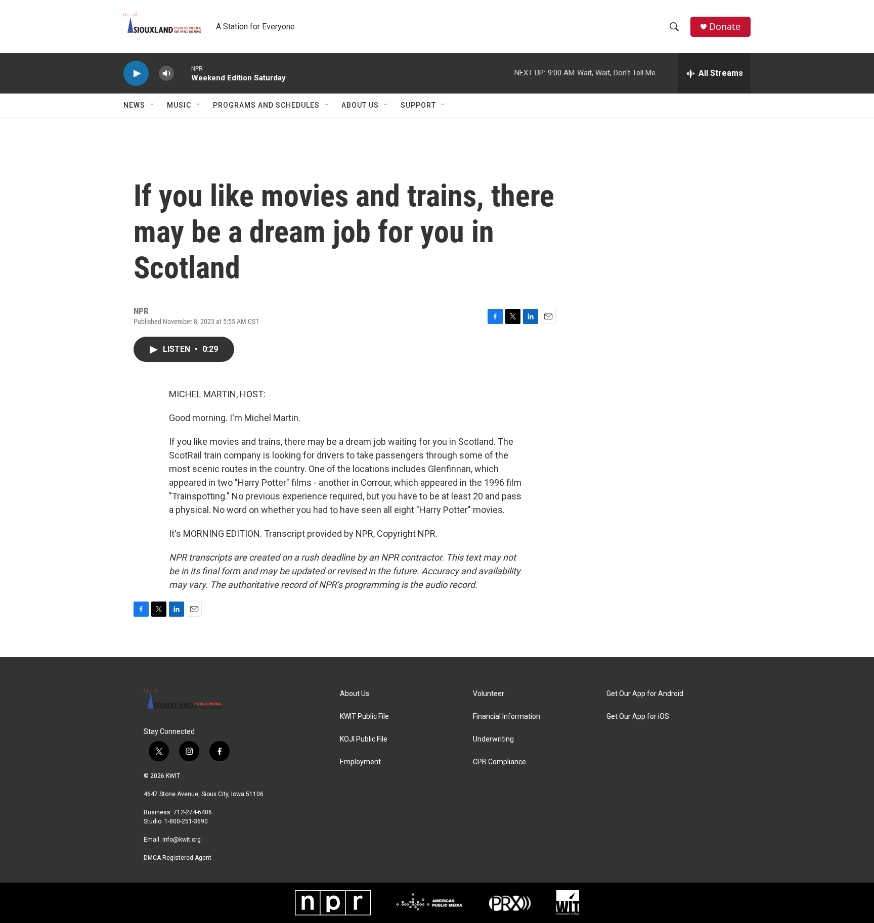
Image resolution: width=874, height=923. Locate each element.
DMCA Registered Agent (177, 857)
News (134, 105)
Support (418, 105)
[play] (136, 73)
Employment (360, 762)
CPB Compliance (499, 762)
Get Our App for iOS (637, 716)
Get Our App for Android (644, 694)
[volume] (166, 73)
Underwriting (493, 739)
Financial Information (506, 716)
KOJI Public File (363, 739)
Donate (724, 26)
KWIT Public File (364, 716)
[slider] (182, 73)
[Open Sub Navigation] (153, 105)
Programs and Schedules (266, 105)
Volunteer (488, 694)
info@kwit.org (181, 839)
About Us (360, 105)
